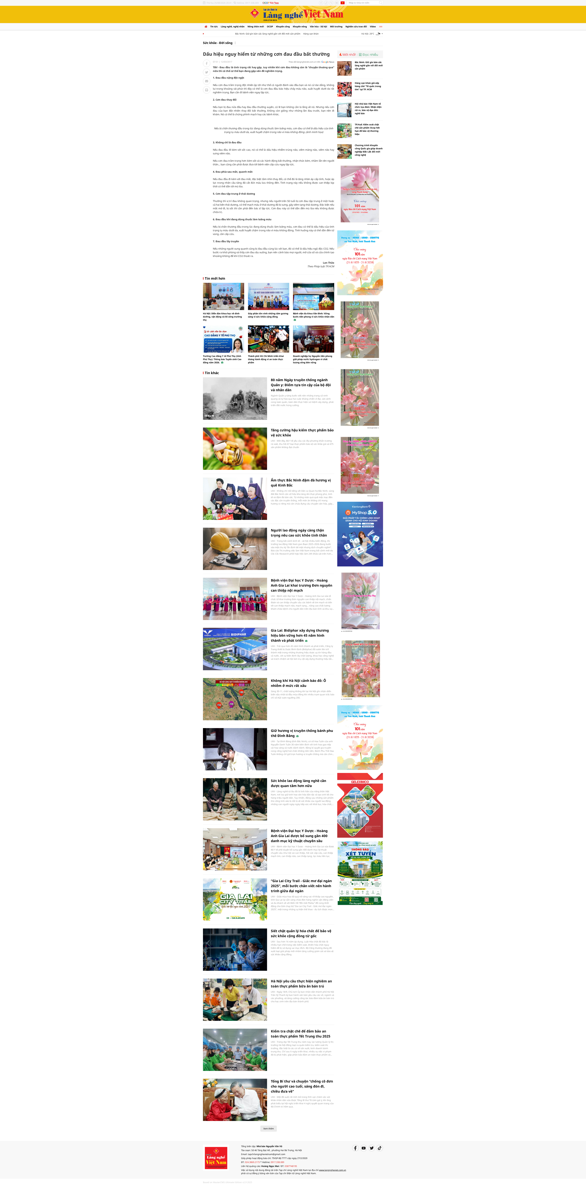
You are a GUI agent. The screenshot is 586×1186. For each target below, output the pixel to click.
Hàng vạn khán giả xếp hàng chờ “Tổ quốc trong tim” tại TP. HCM (308, 33)
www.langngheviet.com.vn (332, 1170)
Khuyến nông (300, 26)
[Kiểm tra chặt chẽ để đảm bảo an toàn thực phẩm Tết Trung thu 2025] (235, 1050)
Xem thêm (268, 1128)
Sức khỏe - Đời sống (218, 43)
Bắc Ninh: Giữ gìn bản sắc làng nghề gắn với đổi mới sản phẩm (240, 33)
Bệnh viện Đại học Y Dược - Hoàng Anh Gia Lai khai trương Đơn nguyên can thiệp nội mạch (301, 585)
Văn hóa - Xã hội (318, 26)
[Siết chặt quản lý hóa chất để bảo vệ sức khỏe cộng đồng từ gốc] (235, 949)
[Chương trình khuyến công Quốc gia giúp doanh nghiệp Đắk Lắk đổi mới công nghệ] (344, 151)
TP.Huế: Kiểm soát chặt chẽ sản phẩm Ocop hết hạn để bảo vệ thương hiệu (367, 129)
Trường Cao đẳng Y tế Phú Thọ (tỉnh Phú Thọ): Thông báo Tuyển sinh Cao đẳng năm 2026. (222, 359)
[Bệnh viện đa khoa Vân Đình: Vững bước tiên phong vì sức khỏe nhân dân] (313, 296)
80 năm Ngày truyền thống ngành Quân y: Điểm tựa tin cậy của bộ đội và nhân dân (301, 384)
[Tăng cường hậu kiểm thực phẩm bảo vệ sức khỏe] (235, 449)
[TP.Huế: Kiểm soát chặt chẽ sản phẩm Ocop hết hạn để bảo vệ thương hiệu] (344, 130)
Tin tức (214, 26)
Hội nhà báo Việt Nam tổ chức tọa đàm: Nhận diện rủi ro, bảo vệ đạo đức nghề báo (368, 108)
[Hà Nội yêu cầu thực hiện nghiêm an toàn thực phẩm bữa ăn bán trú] (235, 1000)
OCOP (270, 26)
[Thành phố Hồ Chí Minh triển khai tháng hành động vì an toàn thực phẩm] (268, 339)
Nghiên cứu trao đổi (356, 26)
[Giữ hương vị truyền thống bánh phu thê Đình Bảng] (235, 749)
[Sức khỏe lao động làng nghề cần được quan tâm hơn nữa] (235, 799)
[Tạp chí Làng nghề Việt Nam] (216, 1157)
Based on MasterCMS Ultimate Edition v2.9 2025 (227, 1182)
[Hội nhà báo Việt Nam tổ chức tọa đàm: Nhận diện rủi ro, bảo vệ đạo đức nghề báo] (344, 110)
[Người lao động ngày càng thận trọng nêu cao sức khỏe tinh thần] (235, 549)
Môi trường (336, 26)
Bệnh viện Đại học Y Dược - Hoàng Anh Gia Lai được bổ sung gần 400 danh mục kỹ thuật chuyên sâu (299, 835)
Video (373, 26)
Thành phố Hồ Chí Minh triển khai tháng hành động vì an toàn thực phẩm (266, 359)
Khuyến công (283, 26)
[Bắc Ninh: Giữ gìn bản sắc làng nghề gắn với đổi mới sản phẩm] (344, 68)
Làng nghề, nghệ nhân (232, 26)
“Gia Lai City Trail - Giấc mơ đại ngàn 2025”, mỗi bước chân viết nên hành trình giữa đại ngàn (301, 885)
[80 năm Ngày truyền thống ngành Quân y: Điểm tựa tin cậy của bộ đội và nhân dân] (235, 398)
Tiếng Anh (342, 2)
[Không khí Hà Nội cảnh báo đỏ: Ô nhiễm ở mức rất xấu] (235, 699)
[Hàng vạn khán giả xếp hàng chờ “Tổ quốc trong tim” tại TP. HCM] (344, 89)
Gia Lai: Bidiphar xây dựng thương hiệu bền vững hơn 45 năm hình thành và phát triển (300, 635)
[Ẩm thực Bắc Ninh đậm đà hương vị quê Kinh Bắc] (235, 499)
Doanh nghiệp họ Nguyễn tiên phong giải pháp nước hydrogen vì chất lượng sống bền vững (312, 359)
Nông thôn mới (256, 26)
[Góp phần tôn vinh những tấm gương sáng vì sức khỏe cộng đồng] (268, 296)
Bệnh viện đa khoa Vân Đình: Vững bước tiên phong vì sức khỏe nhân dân (313, 315)
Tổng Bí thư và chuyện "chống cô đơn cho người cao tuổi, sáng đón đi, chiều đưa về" (302, 1086)
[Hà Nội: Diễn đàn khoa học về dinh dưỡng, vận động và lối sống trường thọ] (223, 296)
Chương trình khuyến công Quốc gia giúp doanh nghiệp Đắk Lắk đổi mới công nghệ (369, 150)
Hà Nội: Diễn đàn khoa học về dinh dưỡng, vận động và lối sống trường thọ (222, 316)
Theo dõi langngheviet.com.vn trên (304, 61)
